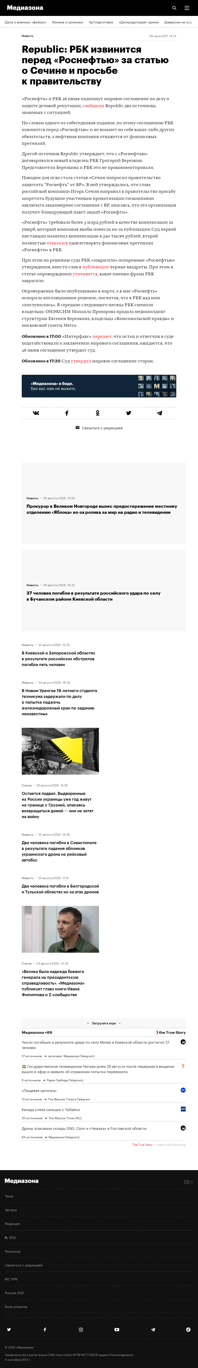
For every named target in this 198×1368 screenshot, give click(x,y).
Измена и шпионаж (67, 21)
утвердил (81, 361)
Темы (9, 1195)
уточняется (85, 274)
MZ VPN (11, 1278)
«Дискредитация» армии (139, 21)
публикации (95, 267)
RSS (11, 1237)
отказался (57, 243)
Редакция (12, 1223)
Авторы (11, 1209)
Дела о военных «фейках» (25, 21)
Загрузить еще (104, 1023)
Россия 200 (14, 1292)
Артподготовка (101, 21)
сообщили (93, 106)
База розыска (16, 1306)
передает (102, 337)
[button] (187, 8)
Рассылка (13, 1251)
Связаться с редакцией (102, 427)
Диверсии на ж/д (178, 21)
